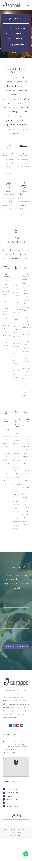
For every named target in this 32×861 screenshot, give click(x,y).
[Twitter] (14, 725)
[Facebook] (10, 725)
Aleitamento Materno (12, 799)
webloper (20, 835)
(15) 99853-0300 (17, 45)
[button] (16, 762)
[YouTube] (17, 725)
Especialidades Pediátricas (14, 803)
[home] (16, 679)
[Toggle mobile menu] (28, 5)
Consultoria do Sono (12, 793)
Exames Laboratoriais (12, 806)
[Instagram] (21, 725)
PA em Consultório (11, 789)
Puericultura (9, 796)
